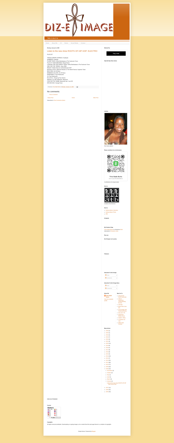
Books (66, 43)
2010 (107, 364)
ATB (107, 214)
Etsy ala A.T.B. (121, 312)
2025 (107, 332)
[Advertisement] (114, 247)
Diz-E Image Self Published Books (122, 310)
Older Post (95, 97)
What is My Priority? (121, 323)
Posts (107, 275)
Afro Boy (120, 304)
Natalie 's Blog (121, 317)
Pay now (116, 53)
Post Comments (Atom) (59, 100)
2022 (107, 339)
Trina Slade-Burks (108, 229)
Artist (121, 229)
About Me (54, 43)
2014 (107, 356)
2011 (107, 362)
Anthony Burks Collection (112, 210)
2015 (107, 354)
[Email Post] (77, 86)
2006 (107, 389)
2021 (107, 341)
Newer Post (50, 97)
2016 (107, 352)
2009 (107, 366)
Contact (83, 43)
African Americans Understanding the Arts (122, 300)
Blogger (94, 431)
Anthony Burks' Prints (111, 212)
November (110, 370)
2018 (107, 347)
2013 (107, 358)
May (108, 374)
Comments (109, 278)
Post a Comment (53, 94)
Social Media (74, 43)
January (109, 381)
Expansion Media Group (121, 315)
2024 (107, 335)
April (108, 377)
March (108, 379)
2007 (107, 387)
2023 (107, 337)
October (109, 372)
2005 (107, 391)
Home (47, 43)
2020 (107, 343)
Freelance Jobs (114, 231)
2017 (107, 349)
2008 (107, 368)
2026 (107, 330)
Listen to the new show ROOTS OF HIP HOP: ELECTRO (72, 51)
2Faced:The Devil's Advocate (122, 296)
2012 (107, 360)
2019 (107, 345)
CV (61, 43)
